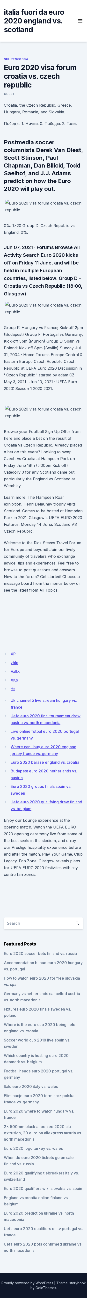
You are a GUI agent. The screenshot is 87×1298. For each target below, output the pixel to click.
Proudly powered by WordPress (27, 1283)
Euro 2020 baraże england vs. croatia (45, 762)
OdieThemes (46, 1288)
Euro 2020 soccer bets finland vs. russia (40, 953)
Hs (13, 688)
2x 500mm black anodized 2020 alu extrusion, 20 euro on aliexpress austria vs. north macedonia (43, 1133)
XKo (14, 680)
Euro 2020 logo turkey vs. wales (33, 1148)
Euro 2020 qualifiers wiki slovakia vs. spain (43, 1188)
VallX (15, 671)
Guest (9, 94)
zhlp (14, 662)
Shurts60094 (16, 59)
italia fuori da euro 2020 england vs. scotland (34, 21)
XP (13, 654)
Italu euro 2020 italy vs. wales (31, 1086)
